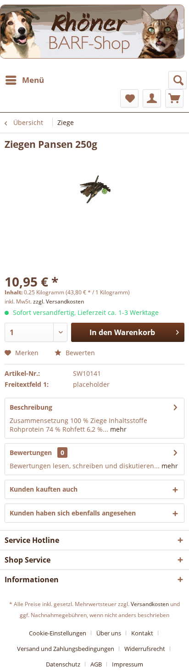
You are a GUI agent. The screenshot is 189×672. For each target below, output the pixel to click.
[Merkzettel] (129, 98)
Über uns (108, 633)
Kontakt (142, 633)
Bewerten (79, 352)
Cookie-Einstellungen (57, 633)
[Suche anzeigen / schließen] (177, 80)
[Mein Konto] (152, 98)
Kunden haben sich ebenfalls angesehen (73, 513)
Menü (33, 80)
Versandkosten (150, 604)
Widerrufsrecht (144, 649)
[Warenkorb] (174, 98)
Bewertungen (31, 452)
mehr (117, 429)
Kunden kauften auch (44, 489)
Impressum (127, 664)
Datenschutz (63, 664)
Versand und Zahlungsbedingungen (65, 649)
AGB (96, 664)
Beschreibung (31, 407)
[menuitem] (24, 80)
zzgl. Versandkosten (58, 301)
